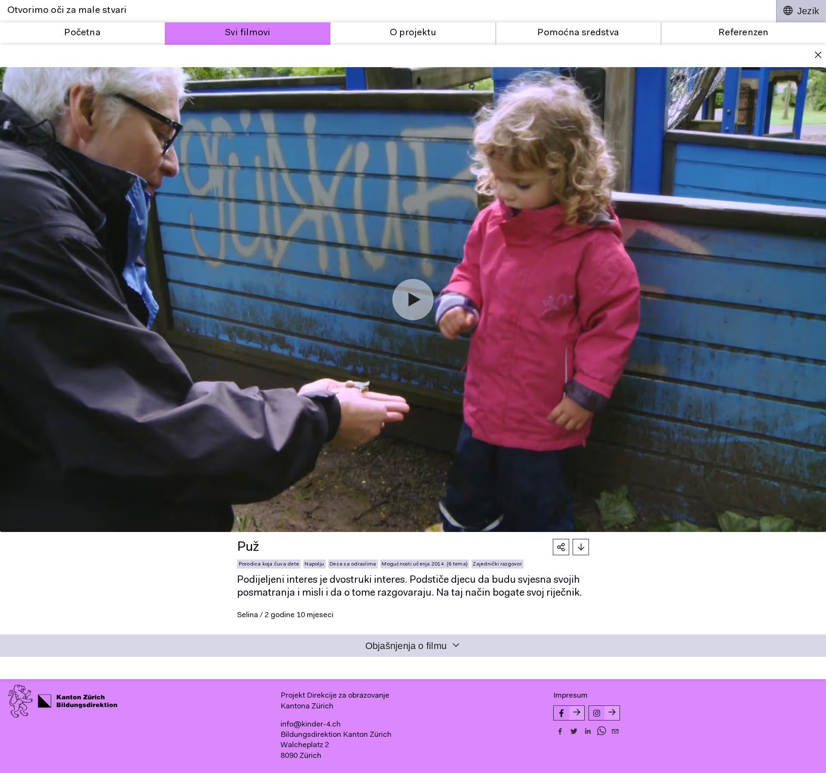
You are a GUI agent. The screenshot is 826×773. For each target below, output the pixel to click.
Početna (82, 33)
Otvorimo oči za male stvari (67, 10)
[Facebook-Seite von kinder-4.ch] (569, 712)
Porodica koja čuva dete (269, 564)
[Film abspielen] (413, 299)
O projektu (413, 33)
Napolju (314, 564)
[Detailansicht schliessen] (818, 56)
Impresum (570, 696)
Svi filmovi (247, 33)
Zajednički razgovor (497, 564)
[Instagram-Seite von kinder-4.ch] (604, 712)
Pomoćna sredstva (578, 33)
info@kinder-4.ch (310, 725)
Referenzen (743, 33)
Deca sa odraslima (353, 564)
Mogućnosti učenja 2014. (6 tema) (424, 564)
